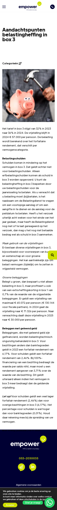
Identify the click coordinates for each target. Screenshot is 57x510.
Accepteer (10, 505)
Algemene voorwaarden (28, 484)
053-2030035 (28, 458)
